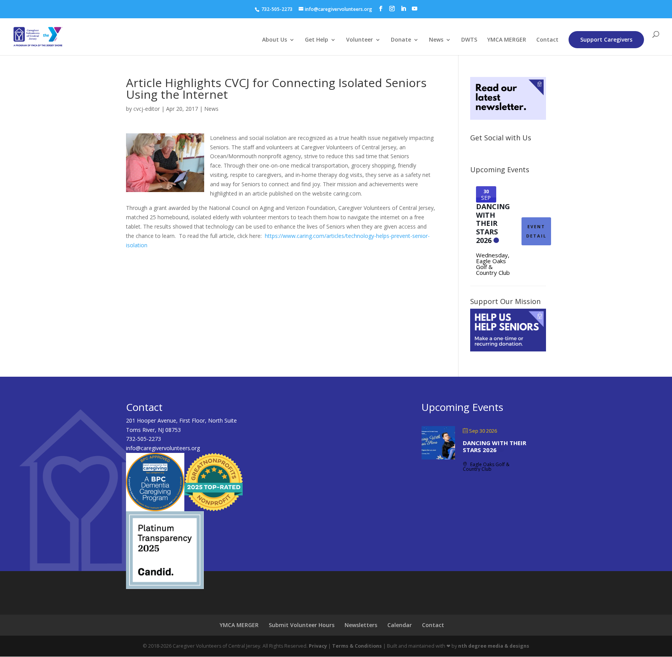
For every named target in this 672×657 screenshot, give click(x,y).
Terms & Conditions (357, 646)
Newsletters (361, 625)
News (436, 40)
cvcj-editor (146, 108)
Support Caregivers (606, 39)
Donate (401, 40)
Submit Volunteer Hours (301, 625)
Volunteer (359, 40)
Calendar (399, 625)
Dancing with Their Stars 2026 (493, 223)
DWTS (469, 40)
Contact (547, 40)
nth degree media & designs (493, 646)
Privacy (318, 646)
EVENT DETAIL (536, 231)
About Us (274, 40)
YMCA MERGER (506, 40)
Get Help (316, 40)
